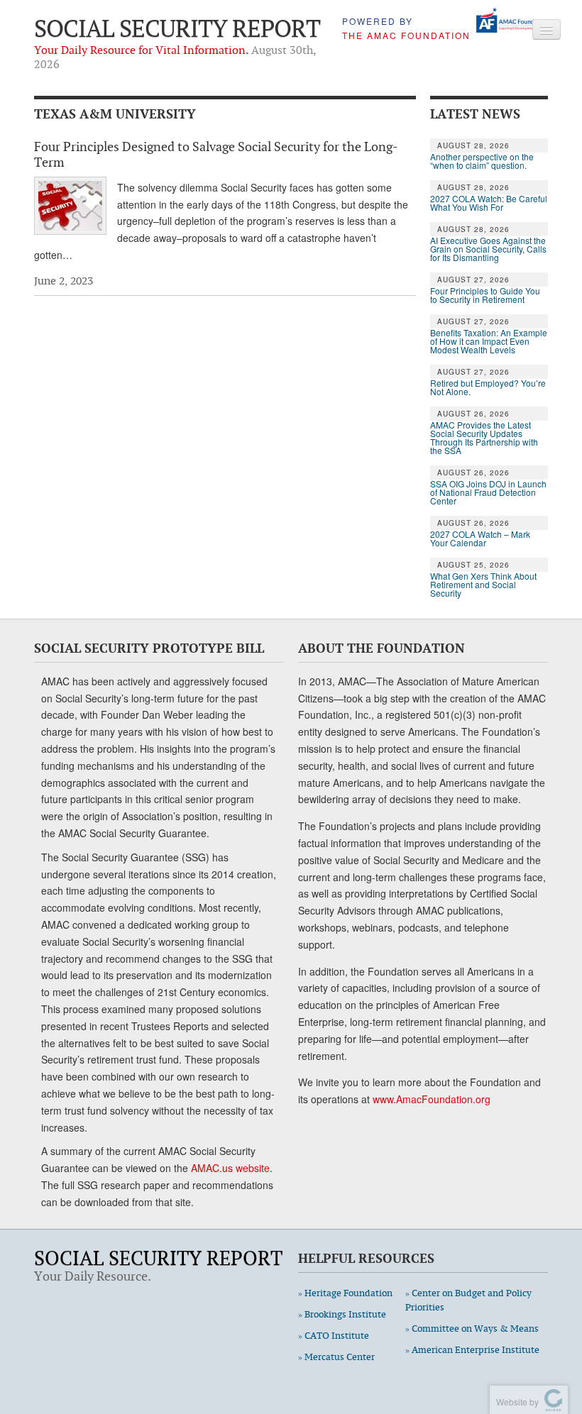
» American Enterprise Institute (472, 1349)
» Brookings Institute (342, 1314)
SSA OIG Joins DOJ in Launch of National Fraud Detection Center (488, 492)
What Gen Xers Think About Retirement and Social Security (483, 584)
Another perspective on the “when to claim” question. (482, 161)
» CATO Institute (333, 1335)
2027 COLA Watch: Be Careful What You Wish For (488, 202)
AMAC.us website (230, 1168)
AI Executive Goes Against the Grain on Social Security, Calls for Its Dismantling (488, 249)
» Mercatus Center (336, 1357)
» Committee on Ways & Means (472, 1328)
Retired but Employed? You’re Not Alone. (488, 387)
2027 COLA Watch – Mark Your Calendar (480, 538)
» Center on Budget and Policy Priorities (468, 1300)
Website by (515, 1402)
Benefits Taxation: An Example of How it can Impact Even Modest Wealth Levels (488, 341)
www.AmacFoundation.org (431, 1099)
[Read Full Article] (70, 206)
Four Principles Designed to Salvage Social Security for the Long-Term (216, 154)
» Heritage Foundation (345, 1293)
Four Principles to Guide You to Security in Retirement (485, 295)
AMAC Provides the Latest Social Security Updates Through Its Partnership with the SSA (484, 438)
